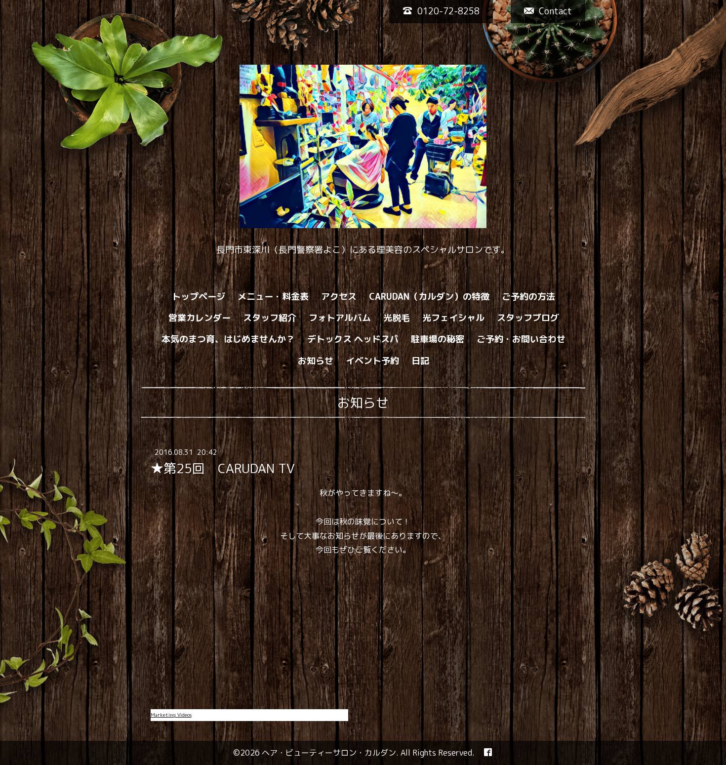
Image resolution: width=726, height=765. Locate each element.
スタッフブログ (528, 318)
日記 (420, 361)
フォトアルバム (340, 318)
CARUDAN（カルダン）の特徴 (429, 296)
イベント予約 (372, 361)
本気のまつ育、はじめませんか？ (228, 339)
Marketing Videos (171, 714)
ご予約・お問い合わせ (521, 339)
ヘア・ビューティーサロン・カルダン (329, 752)
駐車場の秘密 (437, 339)
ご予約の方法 (528, 296)
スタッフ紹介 (269, 318)
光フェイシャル (453, 318)
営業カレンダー (199, 318)
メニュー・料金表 (273, 296)
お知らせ (315, 361)
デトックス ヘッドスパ (353, 339)
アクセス (339, 296)
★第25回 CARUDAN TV (223, 468)
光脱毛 (396, 318)
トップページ (198, 296)
